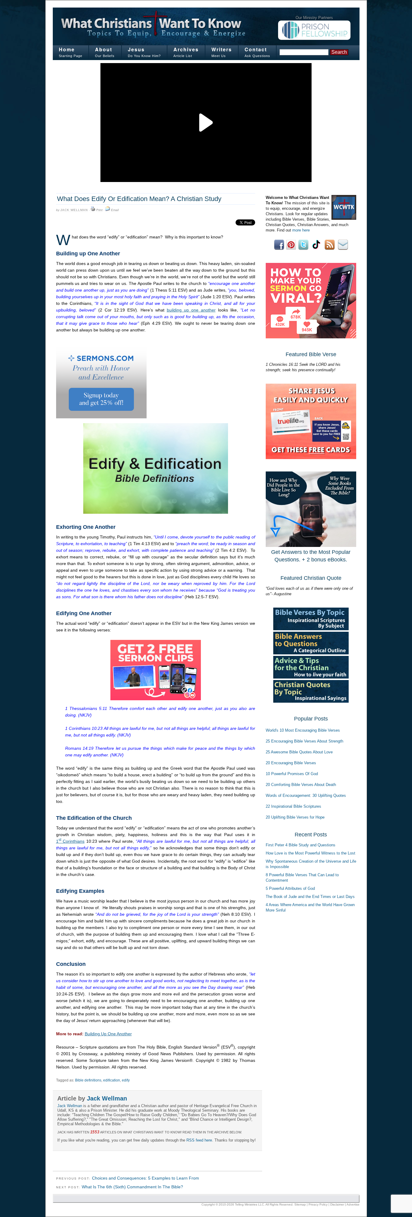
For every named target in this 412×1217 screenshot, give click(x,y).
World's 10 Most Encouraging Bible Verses (303, 730)
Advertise (353, 1204)
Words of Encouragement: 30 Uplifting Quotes (306, 795)
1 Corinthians (70, 841)
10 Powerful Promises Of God (292, 773)
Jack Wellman (74, 210)
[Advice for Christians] (311, 677)
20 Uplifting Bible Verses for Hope (295, 817)
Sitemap (300, 1204)
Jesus (136, 49)
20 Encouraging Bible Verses (291, 763)
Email (115, 210)
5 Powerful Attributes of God (290, 888)
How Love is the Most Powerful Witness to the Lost (310, 853)
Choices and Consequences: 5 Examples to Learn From (145, 1178)
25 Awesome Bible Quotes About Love (299, 752)
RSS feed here (199, 1140)
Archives (186, 49)
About (103, 49)
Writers (221, 49)
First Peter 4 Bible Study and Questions (300, 845)
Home (67, 49)
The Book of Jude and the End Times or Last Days (310, 896)
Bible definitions (88, 1080)
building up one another (191, 310)
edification (111, 1080)
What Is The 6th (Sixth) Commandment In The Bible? (132, 1186)
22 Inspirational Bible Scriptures (293, 806)
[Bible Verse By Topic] (311, 629)
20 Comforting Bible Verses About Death (301, 784)
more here (301, 230)
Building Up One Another (108, 1033)
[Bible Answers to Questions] (311, 653)
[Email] (107, 210)
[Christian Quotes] (311, 701)
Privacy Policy (318, 1204)
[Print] (92, 210)
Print (99, 210)
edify (126, 1080)
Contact (256, 49)
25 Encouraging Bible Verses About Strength (304, 741)
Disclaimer (337, 1204)
